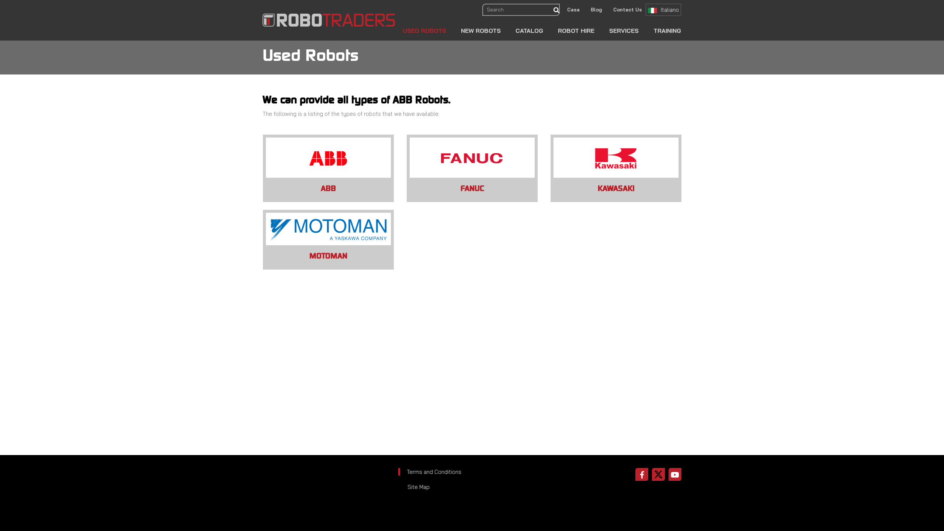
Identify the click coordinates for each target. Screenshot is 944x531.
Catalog (529, 30)
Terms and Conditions (434, 471)
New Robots (481, 30)
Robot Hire (576, 30)
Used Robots (424, 30)
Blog (596, 10)
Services (624, 30)
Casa (573, 10)
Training (667, 30)
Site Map (418, 486)
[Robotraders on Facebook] (641, 474)
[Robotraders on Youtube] (675, 474)
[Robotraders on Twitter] (658, 474)
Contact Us (627, 10)
